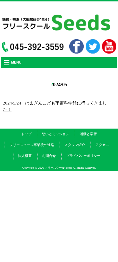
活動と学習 (88, 134)
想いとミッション (55, 134)
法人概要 (25, 156)
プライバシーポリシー (83, 156)
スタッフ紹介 (74, 145)
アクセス (102, 145)
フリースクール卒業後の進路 (31, 145)
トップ (26, 134)
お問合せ (49, 156)
